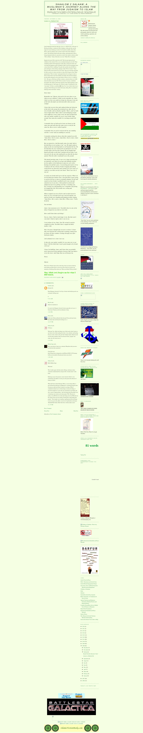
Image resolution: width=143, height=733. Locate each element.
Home (61, 411)
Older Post (75, 411)
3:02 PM (50, 312)
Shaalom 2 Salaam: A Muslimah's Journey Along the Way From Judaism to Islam (71, 7)
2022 (83, 626)
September (86, 658)
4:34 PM (50, 340)
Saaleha (49, 285)
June (85, 665)
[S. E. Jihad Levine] (86, 72)
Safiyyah (50, 325)
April (85, 669)
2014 (83, 633)
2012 (83, 637)
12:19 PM (50, 404)
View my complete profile (88, 37)
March (85, 671)
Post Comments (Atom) (55, 414)
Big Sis (49, 302)
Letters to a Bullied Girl (88, 656)
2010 (83, 641)
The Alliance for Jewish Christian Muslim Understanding (88, 616)
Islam (82, 591)
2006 (83, 680)
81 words (92, 445)
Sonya (49, 315)
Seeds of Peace (84, 614)
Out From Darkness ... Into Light (90, 187)
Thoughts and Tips (86, 439)
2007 (83, 678)
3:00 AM (50, 357)
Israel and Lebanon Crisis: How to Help (89, 619)
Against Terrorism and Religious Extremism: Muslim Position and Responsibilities (89, 601)
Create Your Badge (84, 73)
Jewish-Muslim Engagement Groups (89, 583)
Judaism (82, 593)
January (85, 676)
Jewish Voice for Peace (86, 580)
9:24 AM (50, 298)
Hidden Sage (51, 344)
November (86, 650)
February (86, 673)
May (85, 667)
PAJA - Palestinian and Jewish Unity (89, 582)
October (85, 652)
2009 (83, 643)
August (85, 660)
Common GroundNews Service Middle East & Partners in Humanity (89, 606)
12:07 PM (50, 322)
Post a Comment (47, 408)
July (85, 663)
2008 (83, 645)
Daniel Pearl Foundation (86, 608)
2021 (83, 628)
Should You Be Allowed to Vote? (90, 654)
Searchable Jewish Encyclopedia (88, 595)
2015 (83, 630)
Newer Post (46, 411)
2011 (83, 639)
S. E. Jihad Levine (84, 62)
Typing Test (83, 455)
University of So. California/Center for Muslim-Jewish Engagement (89, 586)
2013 (83, 635)
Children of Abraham (85, 589)
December (86, 647)
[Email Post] (62, 277)
